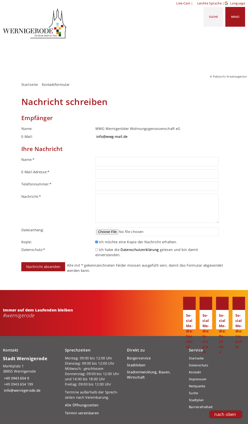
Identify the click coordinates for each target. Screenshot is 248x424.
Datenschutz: (33, 249)
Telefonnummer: (36, 184)
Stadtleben (136, 365)
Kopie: (26, 242)
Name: (27, 159)
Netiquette (197, 386)
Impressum (197, 379)
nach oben (225, 414)
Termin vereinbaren (82, 413)
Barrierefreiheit (201, 407)
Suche (193, 393)
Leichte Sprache (209, 3)
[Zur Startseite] (36, 23)
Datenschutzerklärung (140, 249)
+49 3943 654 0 (16, 378)
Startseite (29, 84)
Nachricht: (31, 196)
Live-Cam (183, 3)
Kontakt (195, 372)
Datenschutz (198, 365)
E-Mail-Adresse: (35, 172)
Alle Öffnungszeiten (82, 405)
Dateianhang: (32, 230)
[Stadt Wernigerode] (31, 374)
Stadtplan (196, 400)
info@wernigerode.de (22, 390)
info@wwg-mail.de (112, 136)
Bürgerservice (139, 358)
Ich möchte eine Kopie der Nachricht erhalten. (138, 242)
